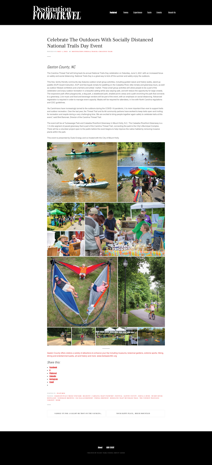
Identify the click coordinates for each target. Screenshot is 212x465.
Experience (137, 12)
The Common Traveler (149, 398)
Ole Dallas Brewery (84, 398)
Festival (118, 396)
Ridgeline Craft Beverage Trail (124, 398)
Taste (149, 12)
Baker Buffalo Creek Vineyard (68, 396)
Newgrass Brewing (66, 398)
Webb (58, 400)
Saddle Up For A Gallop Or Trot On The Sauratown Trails (80, 413)
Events (159, 12)
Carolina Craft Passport (103, 396)
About (100, 447)
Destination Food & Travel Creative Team (92, 51)
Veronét (50, 400)
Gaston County (130, 396)
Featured (113, 12)
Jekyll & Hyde (144, 396)
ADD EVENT (110, 447)
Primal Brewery (101, 398)
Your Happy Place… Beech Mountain (133, 413)
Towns (125, 12)
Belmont (87, 396)
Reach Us (172, 12)
